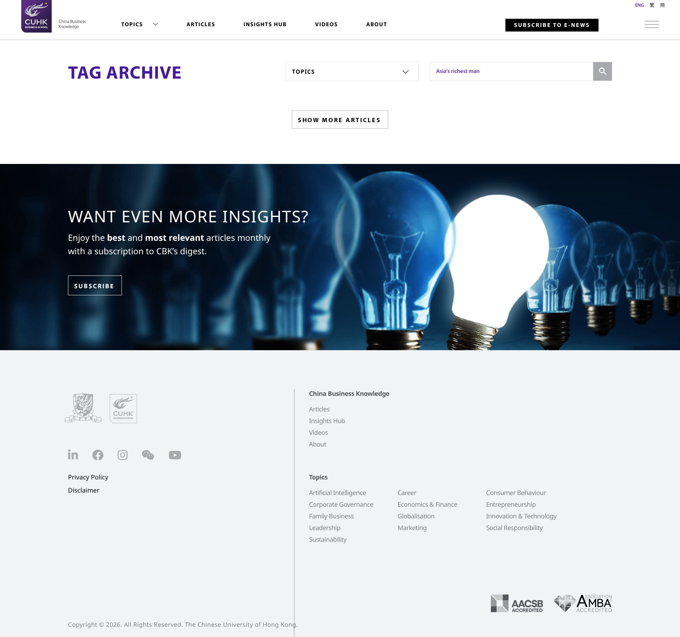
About (376, 24)
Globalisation (415, 516)
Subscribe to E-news (552, 25)
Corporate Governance (341, 504)
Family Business (331, 516)
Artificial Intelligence (337, 493)
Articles (201, 24)
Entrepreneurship (511, 504)
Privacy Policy (88, 477)
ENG (639, 5)
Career (406, 493)
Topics (132, 24)
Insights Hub (265, 24)
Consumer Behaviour (516, 493)
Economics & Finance (427, 504)
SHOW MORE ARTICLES (339, 120)
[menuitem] (139, 24)
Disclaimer (84, 490)
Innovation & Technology (521, 516)
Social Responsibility (514, 528)
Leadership (324, 528)
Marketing (411, 528)
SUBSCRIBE (94, 286)
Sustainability (327, 539)
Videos (326, 24)
